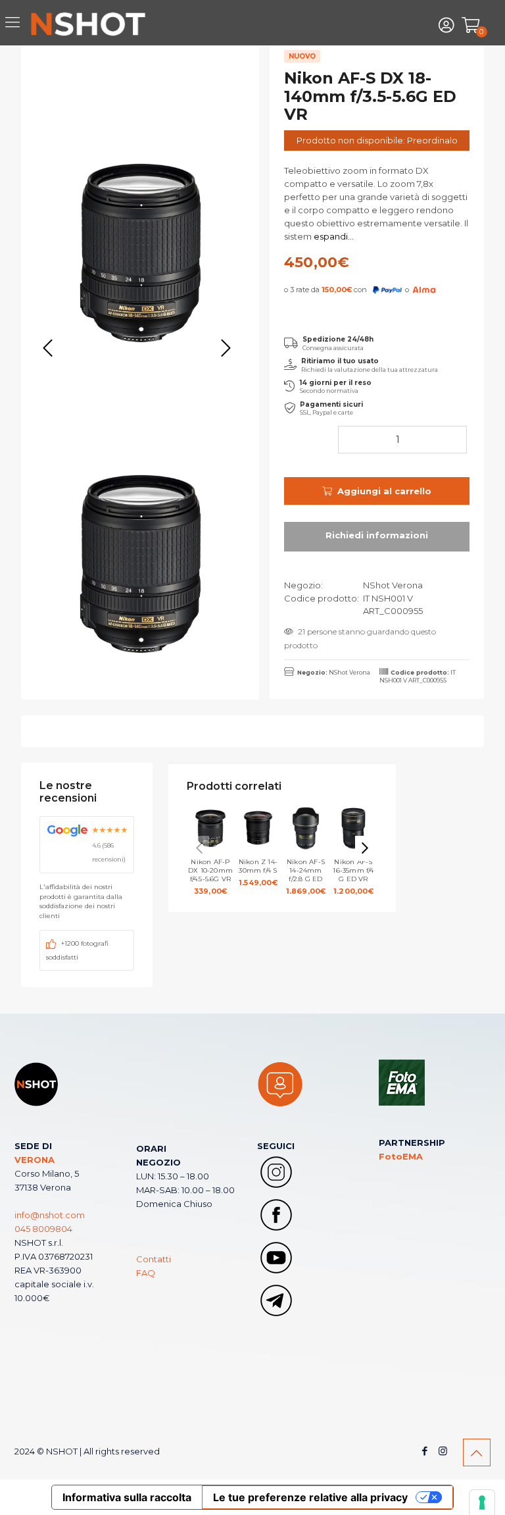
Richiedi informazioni (376, 537)
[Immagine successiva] (225, 349)
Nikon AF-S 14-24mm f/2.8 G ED (306, 877)
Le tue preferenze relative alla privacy (310, 1497)
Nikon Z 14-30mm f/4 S (258, 872)
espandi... (333, 236)
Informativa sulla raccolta (126, 1497)
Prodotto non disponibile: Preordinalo (377, 140)
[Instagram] (443, 1451)
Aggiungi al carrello (384, 491)
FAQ (145, 1273)
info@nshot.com (49, 1215)
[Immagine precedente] (48, 349)
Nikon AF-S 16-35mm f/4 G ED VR (353, 877)
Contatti (153, 1259)
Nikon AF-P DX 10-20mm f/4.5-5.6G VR (210, 877)
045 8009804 (43, 1228)
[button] (365, 848)
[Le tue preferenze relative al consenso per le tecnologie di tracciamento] (481, 1502)
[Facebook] (425, 1451)
